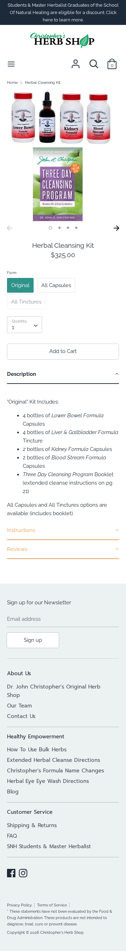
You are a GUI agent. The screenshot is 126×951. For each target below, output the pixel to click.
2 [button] (59, 228)
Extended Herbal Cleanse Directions (53, 760)
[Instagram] (23, 872)
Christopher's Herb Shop (62, 932)
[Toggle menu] (11, 63)
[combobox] (24, 324)
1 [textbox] (13, 327)
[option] (63, 156)
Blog (13, 792)
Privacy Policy (19, 905)
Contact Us (21, 716)
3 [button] (68, 228)
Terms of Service (52, 905)
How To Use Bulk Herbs (36, 749)
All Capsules (56, 285)
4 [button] (76, 228)
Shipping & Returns (32, 825)
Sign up (33, 640)
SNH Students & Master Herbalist (49, 846)
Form (11, 272)
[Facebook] (11, 872)
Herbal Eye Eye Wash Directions (48, 781)
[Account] (76, 61)
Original (20, 285)
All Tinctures (26, 302)
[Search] (94, 61)
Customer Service (29, 812)
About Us (19, 673)
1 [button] (50, 228)
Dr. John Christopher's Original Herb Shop (53, 691)
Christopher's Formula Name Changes (55, 770)
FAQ (12, 836)
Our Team (19, 706)
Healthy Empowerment (35, 736)
